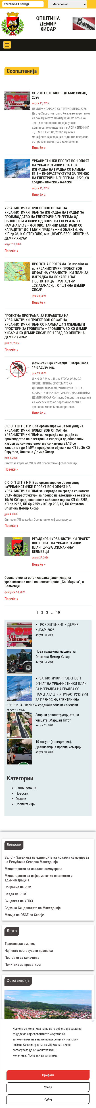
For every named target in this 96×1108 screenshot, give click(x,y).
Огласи (21, 799)
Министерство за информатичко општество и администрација (39, 878)
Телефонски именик (20, 944)
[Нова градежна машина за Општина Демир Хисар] (19, 662)
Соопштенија (25, 804)
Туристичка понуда (16, 4)
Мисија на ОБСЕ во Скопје (24, 915)
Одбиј (48, 1099)
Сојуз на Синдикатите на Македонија (33, 908)
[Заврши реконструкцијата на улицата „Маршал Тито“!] (19, 725)
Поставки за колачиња (43, 1055)
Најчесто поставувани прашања (29, 951)
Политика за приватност (23, 964)
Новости (22, 793)
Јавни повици (26, 788)
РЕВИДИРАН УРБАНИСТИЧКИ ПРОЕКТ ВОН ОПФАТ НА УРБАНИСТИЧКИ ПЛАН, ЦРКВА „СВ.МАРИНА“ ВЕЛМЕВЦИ (61, 545)
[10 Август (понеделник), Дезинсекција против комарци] (19, 752)
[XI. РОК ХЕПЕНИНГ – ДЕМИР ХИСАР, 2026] (19, 635)
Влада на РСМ (15, 894)
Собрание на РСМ (18, 887)
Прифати (48, 1075)
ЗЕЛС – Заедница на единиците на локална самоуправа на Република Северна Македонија (47, 859)
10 (58, 612)
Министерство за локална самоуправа (33, 869)
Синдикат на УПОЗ (19, 901)
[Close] (93, 1021)
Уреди (48, 1087)
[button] (7, 45)
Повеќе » (39, 148)
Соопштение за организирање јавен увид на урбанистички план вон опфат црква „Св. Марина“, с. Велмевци (44, 581)
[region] (48, 1063)
